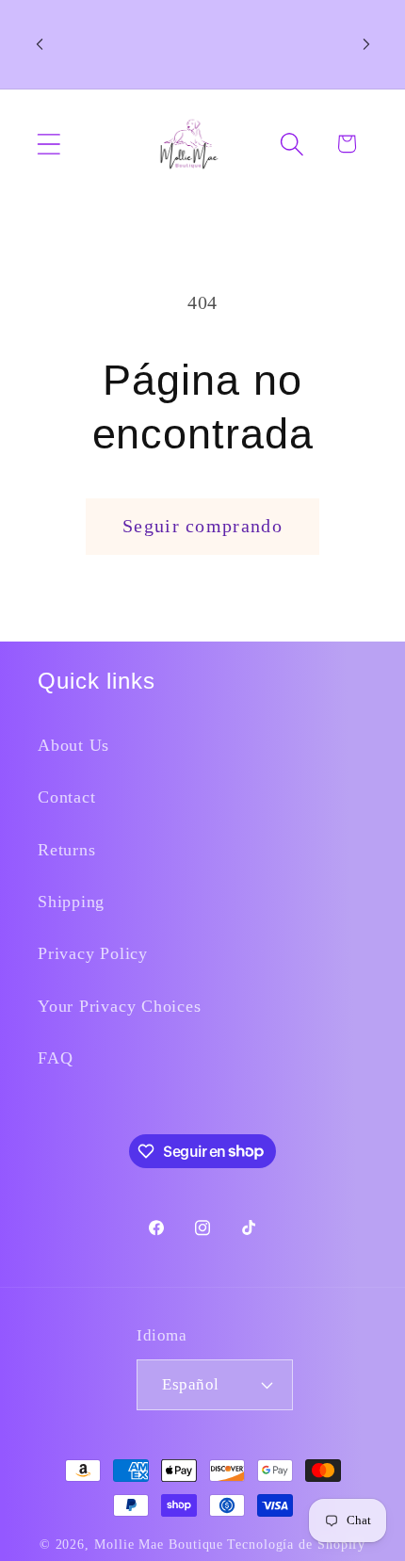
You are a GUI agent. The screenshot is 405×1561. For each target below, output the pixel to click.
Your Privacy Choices (120, 1006)
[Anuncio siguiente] (366, 44)
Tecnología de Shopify (296, 1544)
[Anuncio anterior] (39, 44)
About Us (73, 745)
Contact (66, 797)
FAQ (55, 1058)
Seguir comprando (202, 526)
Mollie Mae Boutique (158, 1544)
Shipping (71, 901)
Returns (66, 849)
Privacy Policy (93, 953)
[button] (48, 144)
